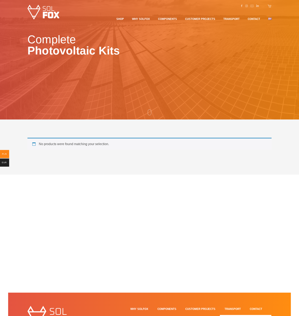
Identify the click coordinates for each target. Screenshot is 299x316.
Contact (254, 19)
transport (231, 19)
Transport (233, 309)
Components (167, 19)
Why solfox (141, 19)
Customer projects (200, 19)
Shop (120, 19)
